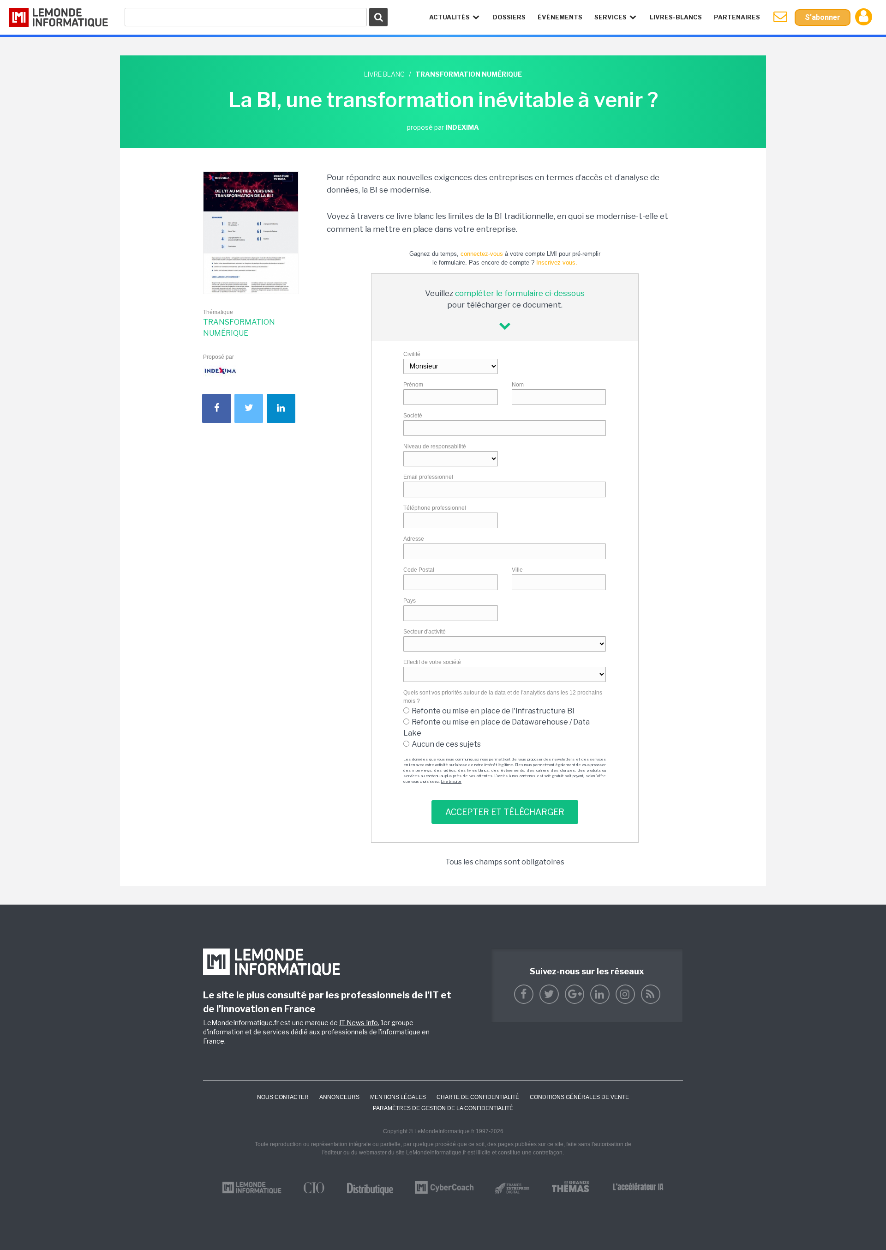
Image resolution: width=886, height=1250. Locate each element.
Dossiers (509, 17)
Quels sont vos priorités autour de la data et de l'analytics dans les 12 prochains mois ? (502, 696)
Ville (517, 570)
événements (560, 17)
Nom (518, 384)
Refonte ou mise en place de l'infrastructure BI (493, 711)
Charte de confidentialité (478, 1097)
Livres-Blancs (676, 17)
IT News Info (358, 1023)
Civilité (411, 354)
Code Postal (418, 570)
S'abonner (822, 17)
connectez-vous (482, 253)
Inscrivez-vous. (556, 262)
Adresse (413, 539)
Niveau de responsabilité (434, 446)
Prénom (413, 384)
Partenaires (737, 17)
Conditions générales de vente (579, 1097)
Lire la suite (451, 781)
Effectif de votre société (432, 662)
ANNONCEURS (339, 1097)
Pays (409, 601)
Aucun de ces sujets (446, 744)
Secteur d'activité (424, 631)
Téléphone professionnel (434, 508)
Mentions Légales (398, 1097)
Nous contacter (283, 1097)
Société (412, 415)
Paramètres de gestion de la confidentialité (443, 1108)
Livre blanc (384, 74)
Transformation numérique (239, 328)
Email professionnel (428, 477)
